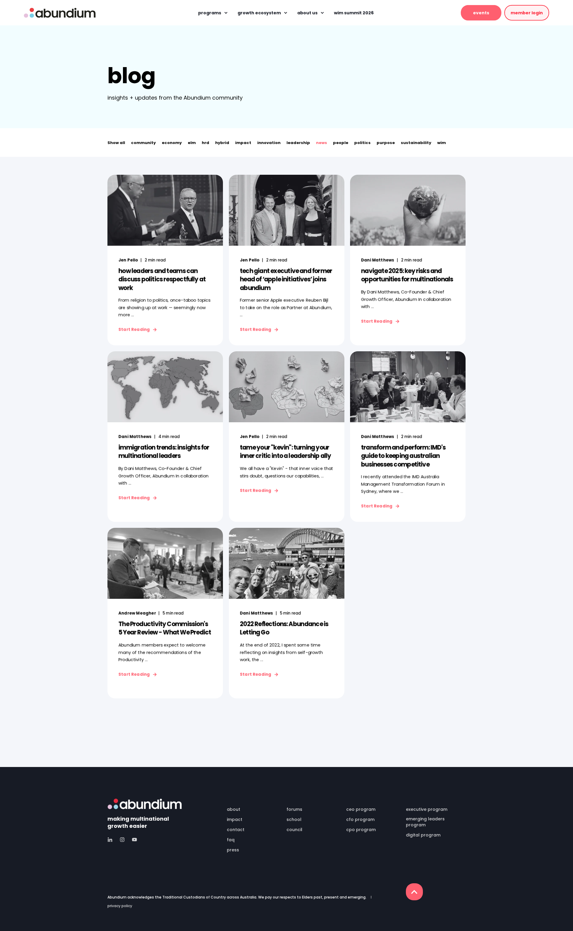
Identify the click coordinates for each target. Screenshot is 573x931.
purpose (386, 143)
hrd (205, 143)
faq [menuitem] (231, 840)
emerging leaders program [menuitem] (425, 822)
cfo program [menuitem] (360, 819)
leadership (298, 143)
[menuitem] (253, 801)
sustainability (416, 143)
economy (172, 143)
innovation (269, 143)
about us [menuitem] (307, 13)
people (340, 143)
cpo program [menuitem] (361, 830)
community (143, 143)
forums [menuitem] (294, 809)
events (481, 13)
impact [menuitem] (234, 819)
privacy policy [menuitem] (119, 906)
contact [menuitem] (235, 830)
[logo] (144, 803)
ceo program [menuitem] (360, 809)
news (321, 143)
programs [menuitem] (209, 13)
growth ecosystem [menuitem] (259, 13)
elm (192, 143)
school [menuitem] (293, 819)
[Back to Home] (60, 13)
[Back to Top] (414, 891)
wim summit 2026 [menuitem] (354, 13)
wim (441, 143)
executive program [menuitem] (426, 809)
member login (527, 13)
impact (243, 143)
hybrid (222, 143)
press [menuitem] (233, 850)
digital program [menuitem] (423, 835)
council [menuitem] (294, 830)
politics (362, 143)
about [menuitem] (233, 809)
